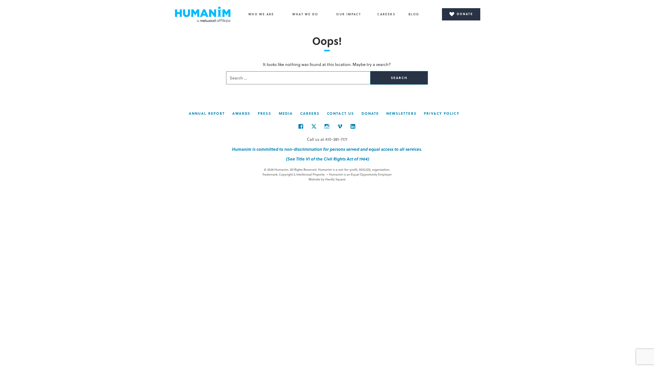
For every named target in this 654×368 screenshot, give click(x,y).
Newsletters (401, 113)
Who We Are (261, 14)
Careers (386, 14)
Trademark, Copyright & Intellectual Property (293, 174)
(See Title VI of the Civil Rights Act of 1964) (327, 159)
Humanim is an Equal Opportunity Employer (359, 174)
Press (265, 113)
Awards (241, 113)
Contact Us (340, 113)
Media (286, 113)
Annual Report (207, 113)
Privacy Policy (441, 113)
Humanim (203, 14)
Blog (413, 14)
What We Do (305, 14)
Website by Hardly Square (327, 179)
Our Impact (348, 14)
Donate (370, 113)
